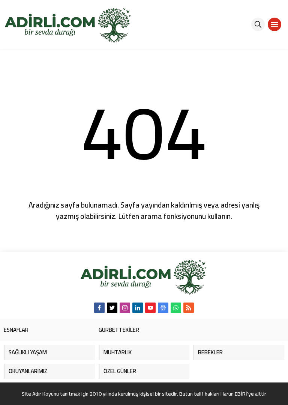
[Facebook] (99, 308)
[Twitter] (112, 308)
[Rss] (188, 308)
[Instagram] (125, 308)
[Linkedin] (137, 308)
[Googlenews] (163, 308)
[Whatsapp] (176, 308)
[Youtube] (150, 308)
